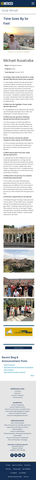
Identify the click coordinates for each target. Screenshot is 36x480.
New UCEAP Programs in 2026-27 (15, 372)
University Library (17, 397)
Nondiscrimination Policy (15, 476)
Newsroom (17, 393)
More (32, 375)
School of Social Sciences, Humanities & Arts (17, 409)
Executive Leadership (17, 395)
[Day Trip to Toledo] (18, 261)
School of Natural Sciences (17, 407)
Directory (8, 469)
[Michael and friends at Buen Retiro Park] (18, 236)
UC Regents (13, 473)
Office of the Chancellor (17, 423)
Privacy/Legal (16, 469)
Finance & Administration (17, 431)
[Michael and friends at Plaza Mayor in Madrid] (18, 285)
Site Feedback (26, 469)
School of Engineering (17, 405)
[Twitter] (16, 455)
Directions (27, 465)
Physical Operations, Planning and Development (17, 433)
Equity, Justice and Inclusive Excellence (17, 427)
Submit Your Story (18, 348)
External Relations (17, 429)
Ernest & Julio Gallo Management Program (17, 411)
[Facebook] (12, 455)
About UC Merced (17, 465)
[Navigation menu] (33, 3)
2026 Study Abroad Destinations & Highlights (18, 367)
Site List (26, 476)
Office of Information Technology (17, 440)
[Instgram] (23, 455)
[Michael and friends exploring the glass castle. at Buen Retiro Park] (18, 310)
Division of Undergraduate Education (17, 415)
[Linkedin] (20, 455)
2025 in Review (8, 370)
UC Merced (17, 391)
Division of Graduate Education (17, 413)
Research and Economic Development (17, 437)
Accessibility (22, 473)
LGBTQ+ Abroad (9, 365)
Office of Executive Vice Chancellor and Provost (17, 425)
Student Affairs (17, 435)
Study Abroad (10, 11)
